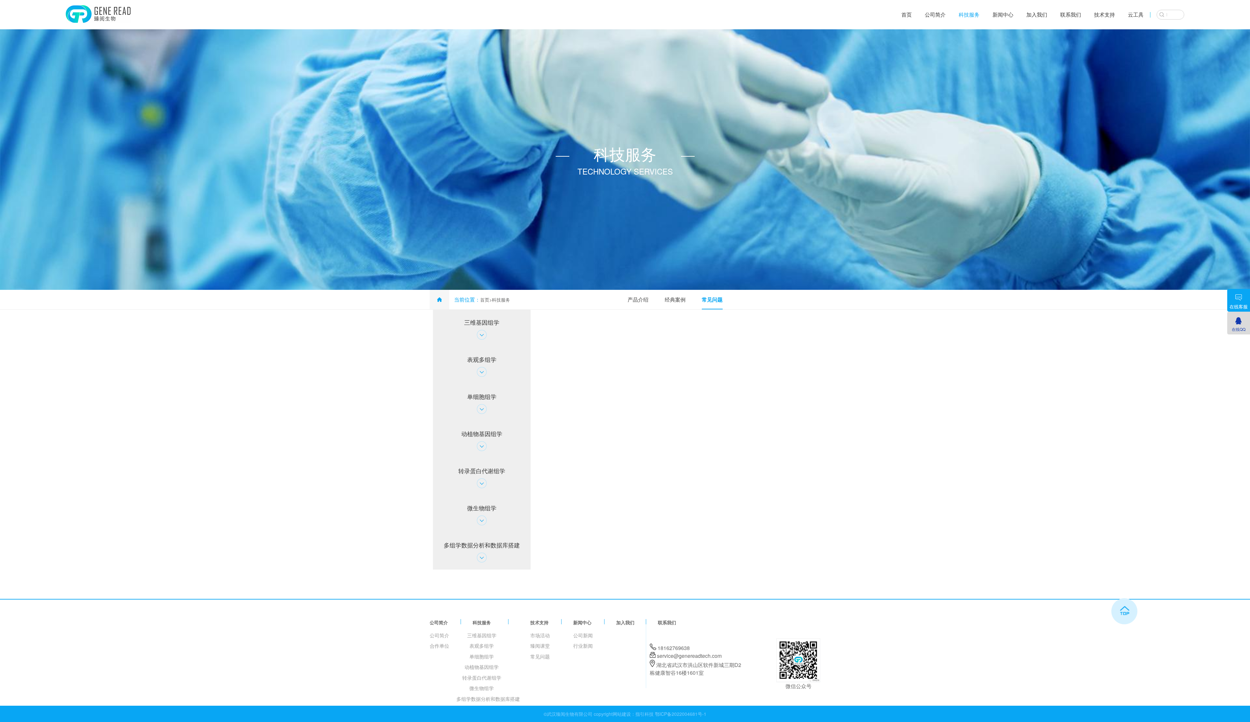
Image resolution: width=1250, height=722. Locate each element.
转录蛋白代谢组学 (481, 677)
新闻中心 (1003, 14)
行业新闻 (583, 645)
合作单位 (439, 645)
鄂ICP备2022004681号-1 (680, 714)
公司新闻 (583, 635)
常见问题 (712, 299)
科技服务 (969, 14)
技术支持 (1104, 14)
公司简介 (935, 14)
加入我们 (1036, 14)
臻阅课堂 (540, 645)
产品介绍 (638, 299)
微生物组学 (481, 688)
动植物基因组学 (482, 666)
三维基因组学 (481, 635)
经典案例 (675, 299)
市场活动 (540, 635)
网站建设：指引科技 (633, 714)
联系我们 (1070, 14)
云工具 (1136, 14)
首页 (906, 14)
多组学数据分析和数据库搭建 (488, 698)
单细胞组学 (481, 656)
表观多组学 (481, 645)
